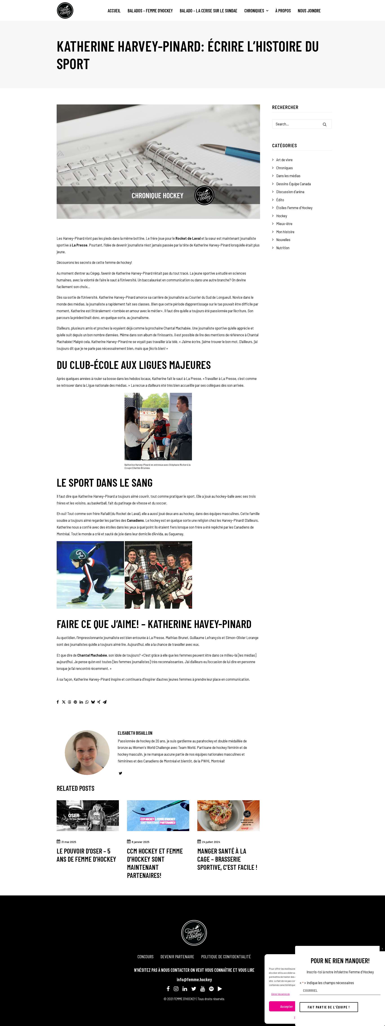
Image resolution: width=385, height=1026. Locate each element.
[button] (382, 948)
